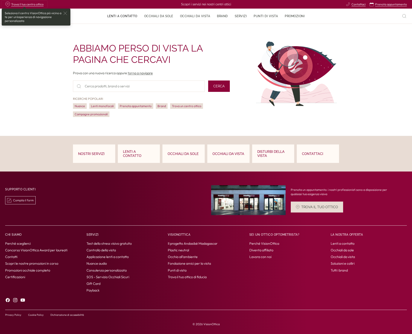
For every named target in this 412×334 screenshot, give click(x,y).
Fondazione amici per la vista (189, 263)
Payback (93, 290)
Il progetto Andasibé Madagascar (193, 243)
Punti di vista (177, 270)
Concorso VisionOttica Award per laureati (36, 250)
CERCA (219, 86)
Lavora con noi (260, 257)
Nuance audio (96, 263)
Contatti (11, 257)
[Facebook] (7, 300)
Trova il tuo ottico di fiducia (187, 277)
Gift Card (93, 283)
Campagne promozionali (91, 114)
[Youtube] (22, 300)
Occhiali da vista (343, 257)
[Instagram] (15, 300)
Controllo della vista (101, 250)
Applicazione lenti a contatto (107, 257)
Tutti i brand (339, 270)
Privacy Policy (13, 314)
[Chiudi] (65, 13)
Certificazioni (15, 277)
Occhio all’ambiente (183, 257)
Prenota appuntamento (135, 106)
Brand (162, 106)
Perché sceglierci (18, 243)
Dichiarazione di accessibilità (67, 314)
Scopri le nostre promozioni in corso (31, 263)
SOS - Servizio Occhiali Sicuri (107, 277)
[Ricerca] (404, 16)
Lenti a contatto (342, 243)
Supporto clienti (20, 189)
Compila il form (23, 200)
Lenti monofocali (102, 106)
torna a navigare (140, 73)
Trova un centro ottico (186, 106)
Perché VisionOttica (264, 243)
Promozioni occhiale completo (27, 270)
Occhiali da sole (342, 250)
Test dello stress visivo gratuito (109, 243)
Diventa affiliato (261, 250)
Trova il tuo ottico (319, 207)
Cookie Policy (36, 314)
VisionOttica (211, 324)
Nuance (80, 106)
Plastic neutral (178, 250)
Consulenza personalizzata (106, 270)
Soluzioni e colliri (342, 263)
